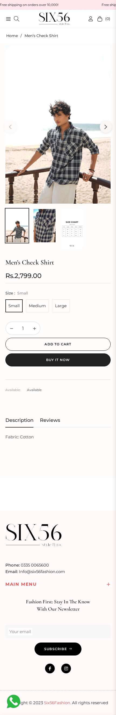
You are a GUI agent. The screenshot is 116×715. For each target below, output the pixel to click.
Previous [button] (10, 127)
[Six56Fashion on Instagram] (66, 668)
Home (12, 35)
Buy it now (58, 360)
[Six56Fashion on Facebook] (50, 668)
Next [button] (106, 127)
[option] (58, 124)
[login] (88, 19)
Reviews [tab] (50, 420)
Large (61, 305)
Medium (37, 305)
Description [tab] (19, 420)
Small (14, 305)
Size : (16, 293)
